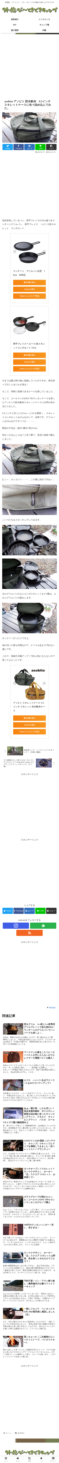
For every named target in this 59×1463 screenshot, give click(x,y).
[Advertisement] (29, 65)
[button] (53, 711)
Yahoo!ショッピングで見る (30, 296)
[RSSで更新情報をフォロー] (29, 933)
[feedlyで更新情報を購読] (43, 926)
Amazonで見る (29, 289)
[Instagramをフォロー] (16, 926)
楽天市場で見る (29, 282)
